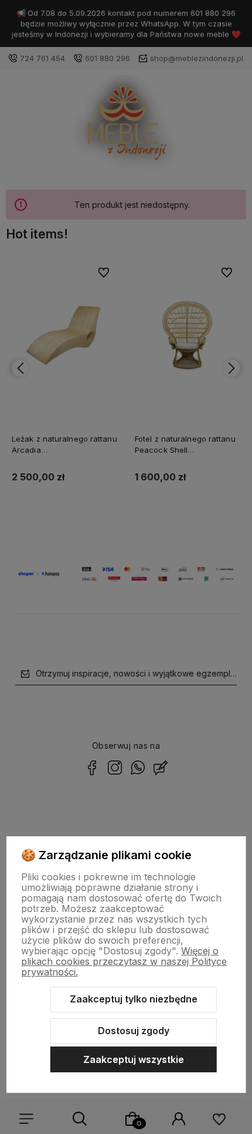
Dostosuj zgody (133, 1031)
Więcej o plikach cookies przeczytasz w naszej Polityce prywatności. (124, 961)
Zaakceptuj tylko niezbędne (133, 999)
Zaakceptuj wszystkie (133, 1059)
